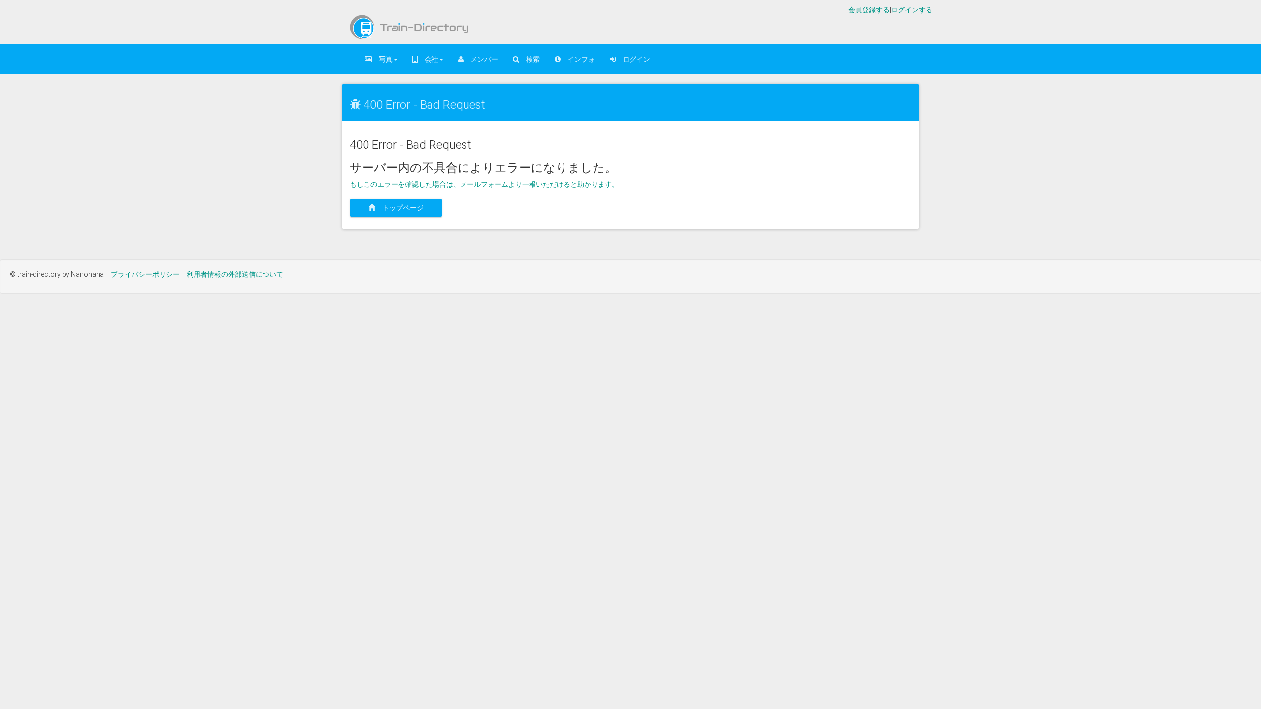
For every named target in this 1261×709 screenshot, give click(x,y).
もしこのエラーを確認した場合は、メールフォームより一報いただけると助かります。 (484, 184)
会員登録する (869, 10)
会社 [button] (428, 59)
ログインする (911, 10)
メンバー (481, 59)
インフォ (578, 59)
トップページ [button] (403, 208)
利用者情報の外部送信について (235, 274)
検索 (529, 59)
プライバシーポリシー (145, 274)
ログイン (633, 59)
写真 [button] (382, 59)
